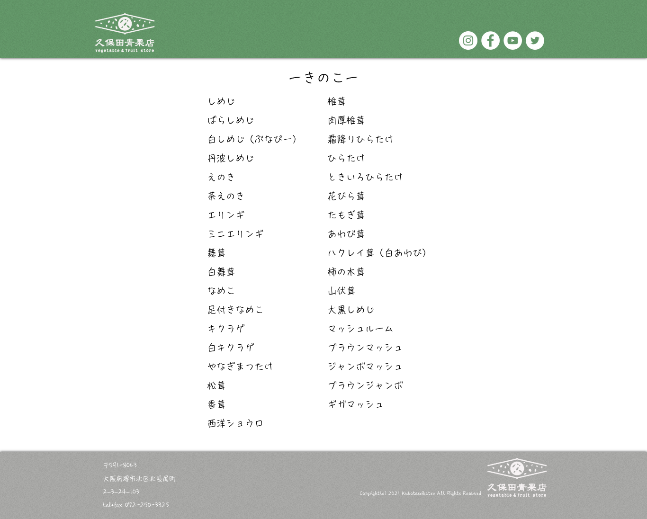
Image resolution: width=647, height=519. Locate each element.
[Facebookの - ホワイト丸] (490, 40)
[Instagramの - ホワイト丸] (468, 40)
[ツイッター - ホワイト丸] (535, 40)
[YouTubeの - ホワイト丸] (512, 40)
